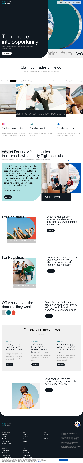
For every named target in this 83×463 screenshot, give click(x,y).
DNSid (25, 441)
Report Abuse (6, 455)
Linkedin (46, 439)
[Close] (81, 460)
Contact (78, 2)
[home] (7, 2)
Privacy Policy (27, 455)
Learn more (8, 197)
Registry (64, 2)
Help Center (5, 451)
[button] (73, 2)
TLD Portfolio (6, 441)
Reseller (69, 2)
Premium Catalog (7, 444)
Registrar (60, 2)
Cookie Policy (38, 461)
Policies (25, 451)
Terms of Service (71, 447)
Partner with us (6, 53)
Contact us (49, 390)
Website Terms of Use (29, 453)
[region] (41, 460)
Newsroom (41, 334)
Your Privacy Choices (63, 460)
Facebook (47, 434)
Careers (25, 437)
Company (25, 434)
